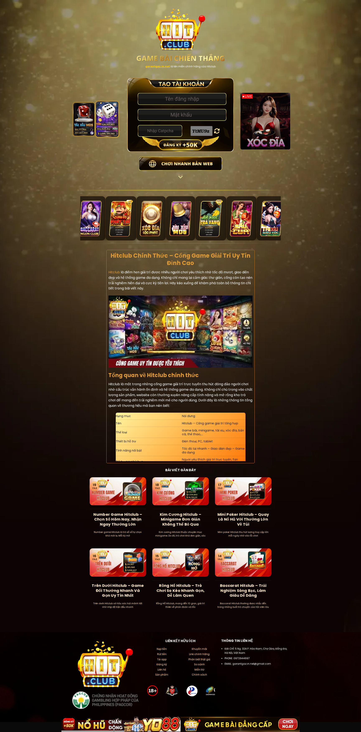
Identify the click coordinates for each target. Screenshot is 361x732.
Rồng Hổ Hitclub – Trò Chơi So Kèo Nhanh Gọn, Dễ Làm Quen (180, 590)
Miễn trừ (199, 669)
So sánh (199, 664)
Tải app (162, 659)
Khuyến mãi (199, 649)
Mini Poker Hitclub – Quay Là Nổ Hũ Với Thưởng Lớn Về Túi (243, 519)
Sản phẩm (161, 674)
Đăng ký (161, 664)
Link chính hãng (199, 654)
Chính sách (199, 674)
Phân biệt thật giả (199, 659)
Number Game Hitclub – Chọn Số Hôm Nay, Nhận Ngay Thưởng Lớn (117, 519)
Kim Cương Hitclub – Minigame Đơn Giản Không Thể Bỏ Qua (180, 519)
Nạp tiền (162, 649)
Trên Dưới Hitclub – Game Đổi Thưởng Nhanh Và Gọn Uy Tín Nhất (118, 590)
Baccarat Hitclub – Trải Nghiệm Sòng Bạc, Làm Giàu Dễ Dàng (243, 590)
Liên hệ (162, 669)
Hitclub (114, 272)
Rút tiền (162, 654)
